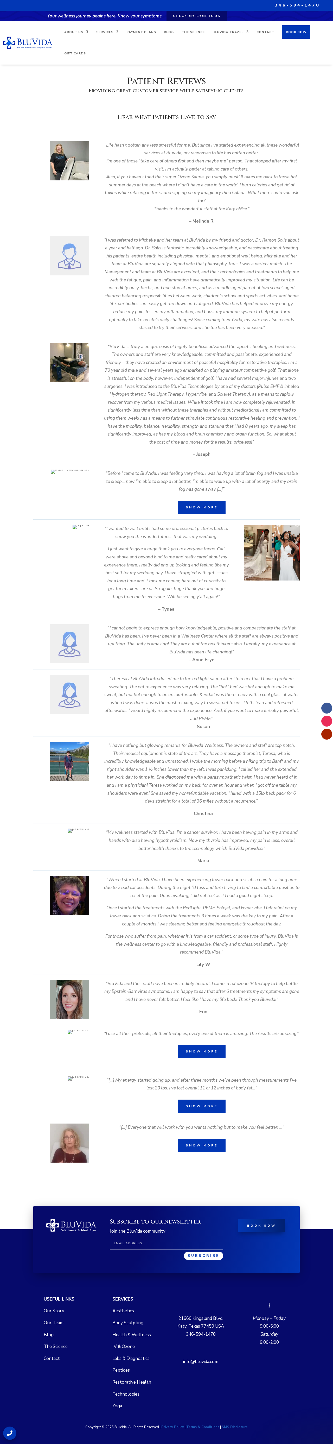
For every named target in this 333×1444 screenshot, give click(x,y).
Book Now (296, 32)
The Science (193, 32)
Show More (202, 507)
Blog (169, 32)
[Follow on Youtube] (326, 734)
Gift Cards (75, 53)
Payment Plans (141, 32)
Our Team (53, 1323)
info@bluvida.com (200, 1362)
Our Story (54, 1311)
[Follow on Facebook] (326, 708)
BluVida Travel (228, 32)
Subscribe (204, 1255)
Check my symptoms (197, 16)
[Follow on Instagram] (326, 721)
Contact (265, 32)
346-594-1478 (297, 5)
